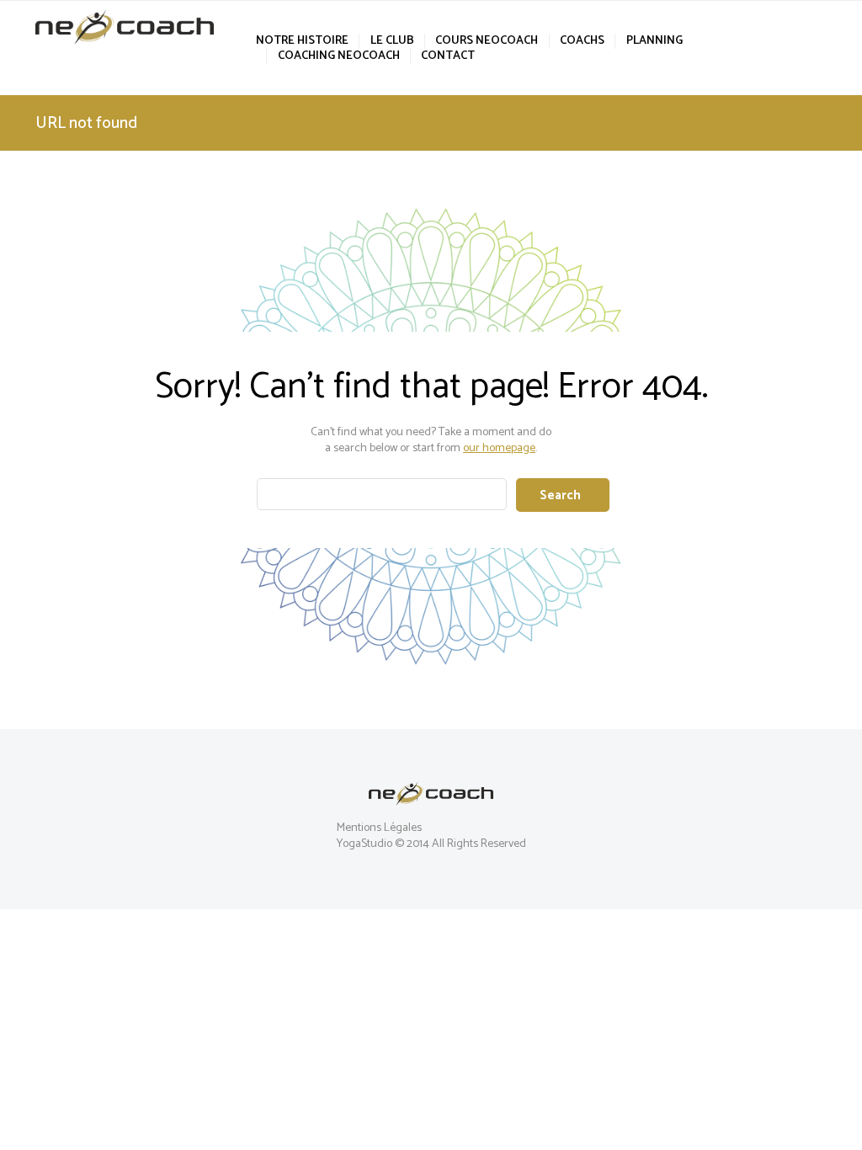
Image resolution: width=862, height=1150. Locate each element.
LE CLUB (391, 41)
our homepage (499, 448)
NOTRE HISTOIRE (302, 41)
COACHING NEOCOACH (338, 56)
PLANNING (654, 41)
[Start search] (562, 495)
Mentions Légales (379, 828)
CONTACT (448, 56)
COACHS (582, 41)
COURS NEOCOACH (486, 41)
